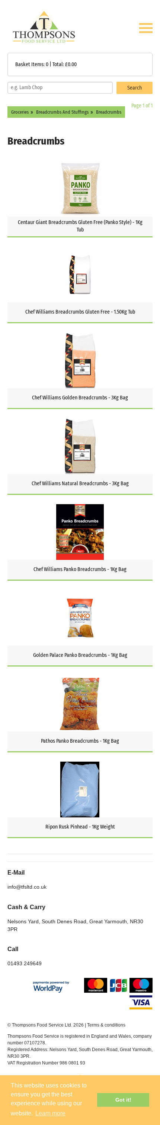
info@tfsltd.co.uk (27, 887)
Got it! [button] (123, 1100)
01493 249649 (24, 963)
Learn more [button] (50, 1113)
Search (134, 88)
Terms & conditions (106, 1025)
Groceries (20, 112)
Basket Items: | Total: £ (46, 64)
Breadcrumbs (108, 112)
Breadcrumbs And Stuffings (62, 112)
